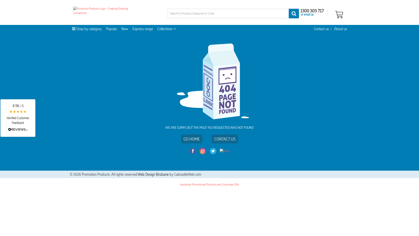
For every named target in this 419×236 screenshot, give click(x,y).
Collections (165, 28)
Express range (142, 28)
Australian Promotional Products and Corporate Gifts (209, 184)
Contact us (321, 28)
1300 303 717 (312, 10)
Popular (111, 28)
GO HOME (192, 139)
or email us (307, 14)
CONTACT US (224, 139)
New (124, 28)
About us (340, 28)
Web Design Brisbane (153, 174)
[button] (17, 118)
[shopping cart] (339, 14)
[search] (294, 13)
